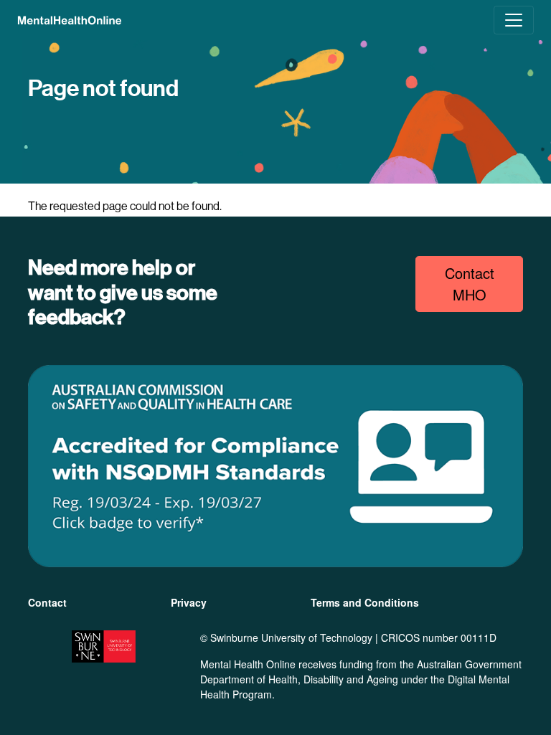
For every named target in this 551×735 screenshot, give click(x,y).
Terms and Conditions (365, 602)
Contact (47, 602)
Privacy (189, 602)
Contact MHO (469, 283)
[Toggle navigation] (514, 20)
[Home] (69, 20)
